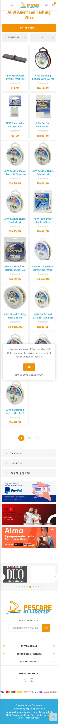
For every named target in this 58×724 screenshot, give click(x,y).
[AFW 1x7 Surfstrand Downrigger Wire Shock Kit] (43, 249)
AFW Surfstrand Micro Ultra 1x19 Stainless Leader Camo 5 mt (15, 414)
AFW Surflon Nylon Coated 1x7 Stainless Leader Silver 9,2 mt (15, 223)
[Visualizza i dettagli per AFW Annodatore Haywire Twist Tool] (15, 58)
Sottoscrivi (46, 628)
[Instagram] (31, 679)
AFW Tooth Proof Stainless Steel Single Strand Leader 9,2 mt (43, 223)
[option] (15, 574)
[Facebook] (25, 679)
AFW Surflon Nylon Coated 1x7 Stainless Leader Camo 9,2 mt (43, 175)
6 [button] (30, 587)
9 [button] (38, 586)
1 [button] (16, 586)
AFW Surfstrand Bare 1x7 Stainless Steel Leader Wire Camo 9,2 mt (43, 319)
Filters (29, 28)
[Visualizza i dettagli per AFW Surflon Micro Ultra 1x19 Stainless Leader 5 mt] (15, 153)
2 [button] (19, 586)
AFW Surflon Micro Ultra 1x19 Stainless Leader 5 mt (15, 174)
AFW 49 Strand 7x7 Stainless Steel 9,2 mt (15, 270)
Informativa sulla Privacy (29, 375)
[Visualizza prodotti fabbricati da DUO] (15, 574)
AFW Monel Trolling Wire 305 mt (15, 316)
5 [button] (27, 586)
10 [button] (41, 586)
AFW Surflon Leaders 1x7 (43, 125)
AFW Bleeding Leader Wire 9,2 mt (43, 77)
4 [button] (24, 586)
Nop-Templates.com (35, 708)
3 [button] (22, 586)
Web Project (33, 712)
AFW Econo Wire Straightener (15, 125)
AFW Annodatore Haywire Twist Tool (15, 77)
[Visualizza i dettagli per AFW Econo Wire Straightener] (15, 106)
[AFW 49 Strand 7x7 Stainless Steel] (15, 249)
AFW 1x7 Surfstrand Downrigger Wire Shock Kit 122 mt (43, 270)
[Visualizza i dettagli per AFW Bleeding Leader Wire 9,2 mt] (43, 58)
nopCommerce (35, 705)
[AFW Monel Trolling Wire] (15, 297)
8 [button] (35, 586)
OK (29, 367)
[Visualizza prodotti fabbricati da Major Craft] (43, 574)
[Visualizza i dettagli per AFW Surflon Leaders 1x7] (43, 106)
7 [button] (33, 586)
